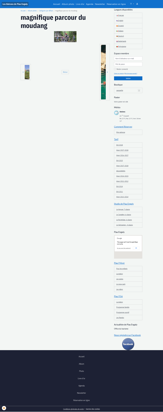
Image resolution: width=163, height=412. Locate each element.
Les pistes (119, 279)
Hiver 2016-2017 (122, 155)
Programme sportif (122, 312)
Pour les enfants (121, 269)
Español (121, 26)
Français (121, 15)
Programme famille (122, 307)
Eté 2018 (119, 145)
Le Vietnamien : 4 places (124, 225)
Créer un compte (119, 73)
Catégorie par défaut (46, 11)
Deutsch (121, 36)
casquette (128, 90)
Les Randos (120, 318)
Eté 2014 (119, 186)
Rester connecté (122, 69)
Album (81, 363)
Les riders (119, 289)
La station (119, 274)
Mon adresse (120, 132)
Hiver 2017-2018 (122, 150)
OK (136, 248)
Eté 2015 (119, 160)
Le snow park (120, 284)
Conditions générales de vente (73, 409)
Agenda (89, 4)
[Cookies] (4, 408)
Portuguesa (122, 46)
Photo (81, 371)
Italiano (120, 31)
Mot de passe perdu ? (131, 73)
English (120, 20)
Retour (65, 72)
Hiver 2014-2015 (122, 176)
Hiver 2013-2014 (122, 197)
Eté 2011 (119, 192)
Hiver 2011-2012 (122, 181)
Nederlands (122, 41)
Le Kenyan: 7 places (123, 209)
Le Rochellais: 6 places (124, 220)
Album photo (68, 4)
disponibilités (120, 171)
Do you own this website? (124, 248)
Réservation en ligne (116, 4)
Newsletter (100, 4)
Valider (128, 78)
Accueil (56, 4)
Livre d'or (80, 4)
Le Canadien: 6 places (123, 215)
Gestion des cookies (93, 409)
